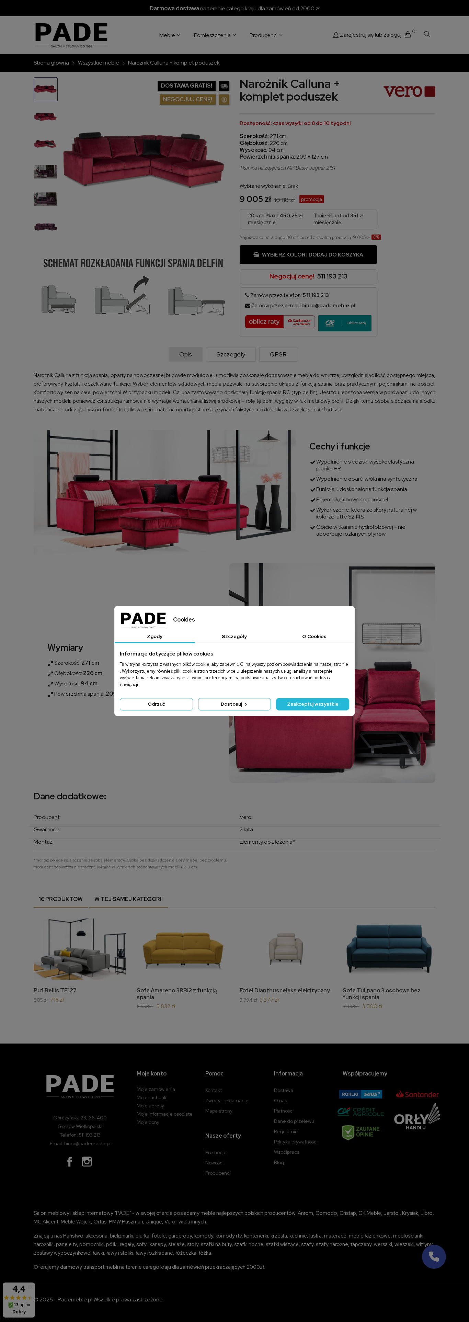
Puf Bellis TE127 (55, 990)
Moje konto (152, 1073)
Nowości (214, 1163)
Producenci (218, 1173)
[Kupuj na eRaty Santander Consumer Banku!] (280, 321)
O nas (280, 1100)
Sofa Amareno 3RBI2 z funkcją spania (177, 994)
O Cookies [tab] (314, 636)
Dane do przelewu (294, 1121)
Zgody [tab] (154, 636)
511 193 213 (332, 276)
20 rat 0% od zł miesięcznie (275, 219)
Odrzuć (156, 704)
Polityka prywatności (296, 1142)
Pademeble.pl (75, 1299)
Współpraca (287, 1152)
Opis (185, 354)
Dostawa (283, 1090)
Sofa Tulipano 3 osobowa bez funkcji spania (382, 994)
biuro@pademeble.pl (328, 305)
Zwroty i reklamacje (227, 1100)
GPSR (278, 354)
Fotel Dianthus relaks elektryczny (285, 990)
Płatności (284, 1111)
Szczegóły (231, 354)
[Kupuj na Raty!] (344, 323)
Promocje (216, 1152)
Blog (279, 1162)
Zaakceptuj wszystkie (313, 704)
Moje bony (148, 1122)
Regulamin (286, 1131)
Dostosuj (232, 704)
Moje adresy (150, 1106)
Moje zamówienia (156, 1089)
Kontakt (213, 1090)
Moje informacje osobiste (165, 1114)
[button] (434, 1257)
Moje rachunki (152, 1097)
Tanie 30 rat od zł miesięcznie (338, 219)
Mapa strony (218, 1111)
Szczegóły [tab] (234, 636)
